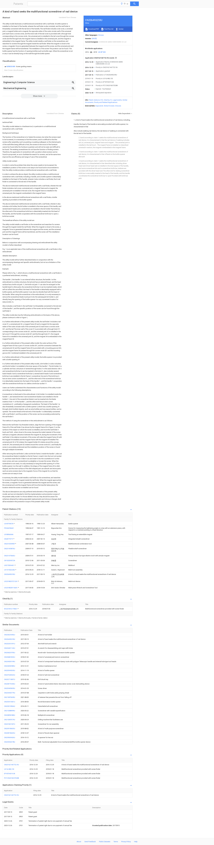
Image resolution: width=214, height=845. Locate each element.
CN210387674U (9, 720)
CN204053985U (9, 666)
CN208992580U (9, 715)
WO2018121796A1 (11, 609)
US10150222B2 (9, 570)
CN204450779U (9, 693)
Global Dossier (109, 106)
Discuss (118, 106)
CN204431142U (9, 648)
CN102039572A (9, 560)
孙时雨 (94, 38)
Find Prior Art (108, 29)
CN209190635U (9, 728)
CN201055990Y (9, 544)
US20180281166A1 (11, 588)
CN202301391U (9, 644)
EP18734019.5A (9, 774)
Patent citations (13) (96, 100)
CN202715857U (9, 679)
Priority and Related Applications (105, 102)
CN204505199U (9, 661)
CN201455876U (9, 549)
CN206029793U (9, 653)
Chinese (101, 35)
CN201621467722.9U (11, 765)
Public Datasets (104, 842)
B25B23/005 (10, 66)
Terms (116, 842)
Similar (120, 29)
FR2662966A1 (9, 528)
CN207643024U (9, 675)
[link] (17, 66)
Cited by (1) (108, 100)
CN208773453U (9, 684)
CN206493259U (9, 574)
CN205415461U (9, 702)
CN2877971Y (8, 539)
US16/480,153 (9, 769)
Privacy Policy (126, 842)
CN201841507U (9, 724)
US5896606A (8, 534)
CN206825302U (9, 657)
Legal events (117, 100)
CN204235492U (9, 635)
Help (135, 842)
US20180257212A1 (11, 581)
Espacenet (99, 106)
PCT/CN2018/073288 (11, 778)
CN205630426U (9, 737)
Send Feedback (90, 842)
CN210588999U (9, 711)
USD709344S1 (9, 565)
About (79, 842)
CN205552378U (9, 742)
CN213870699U (9, 697)
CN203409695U (9, 688)
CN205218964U (9, 706)
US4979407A (9, 524)
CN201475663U (9, 556)
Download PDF (93, 29)
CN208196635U (9, 733)
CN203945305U (9, 670)
